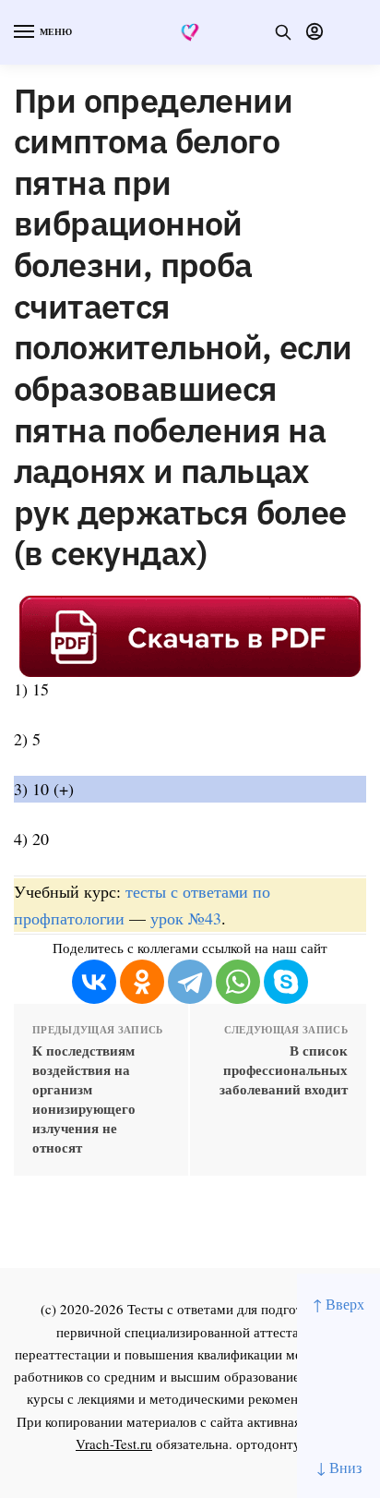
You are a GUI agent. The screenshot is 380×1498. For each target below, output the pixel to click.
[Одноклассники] (142, 982)
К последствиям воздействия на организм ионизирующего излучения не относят (84, 1099)
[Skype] (286, 982)
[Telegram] (190, 982)
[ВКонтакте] (94, 982)
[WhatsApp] (238, 982)
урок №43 (185, 918)
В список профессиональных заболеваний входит (284, 1070)
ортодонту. (270, 1443)
